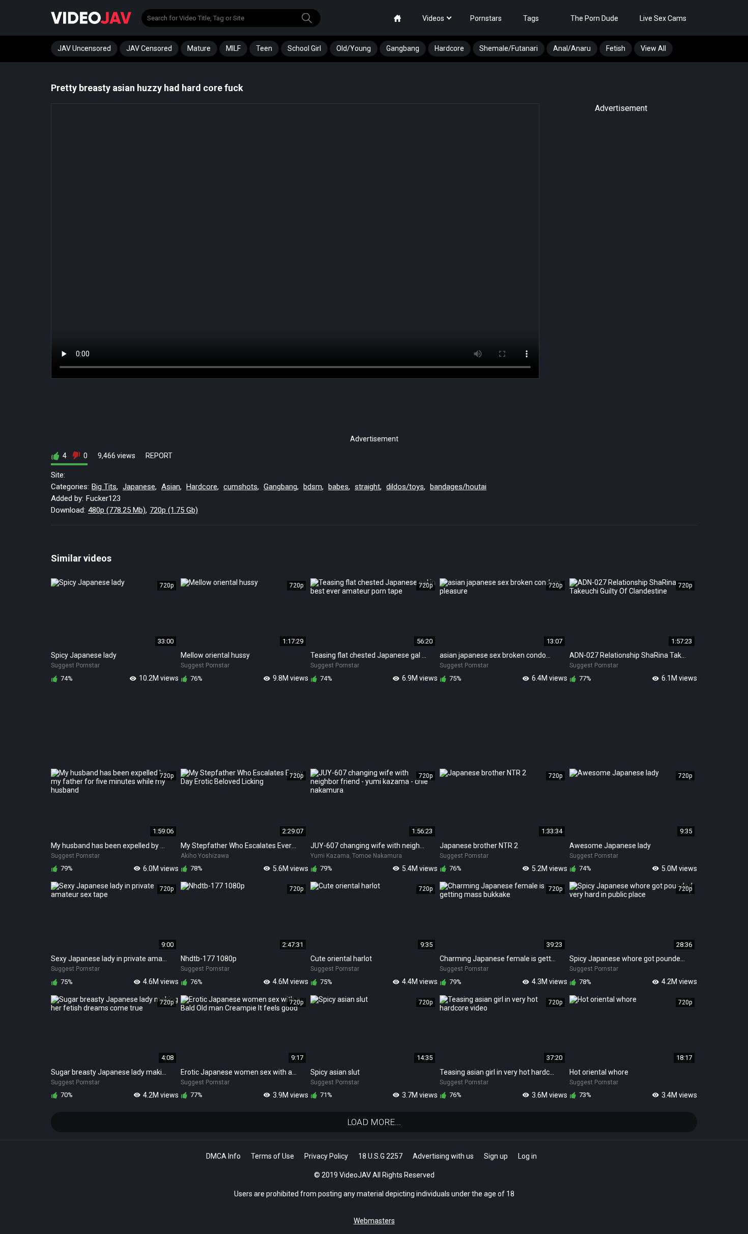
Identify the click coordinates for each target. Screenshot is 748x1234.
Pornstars (486, 18)
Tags (531, 18)
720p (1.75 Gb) (174, 510)
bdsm (312, 486)
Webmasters (374, 1221)
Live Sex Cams (663, 18)
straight (367, 486)
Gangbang (402, 48)
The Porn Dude (594, 18)
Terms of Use (272, 1156)
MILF (233, 48)
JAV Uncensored (84, 48)
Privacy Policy (326, 1156)
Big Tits (104, 486)
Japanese (139, 486)
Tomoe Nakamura (377, 855)
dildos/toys (405, 486)
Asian (170, 486)
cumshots (240, 486)
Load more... (374, 1122)
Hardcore (449, 48)
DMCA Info (223, 1156)
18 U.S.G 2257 (380, 1156)
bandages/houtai (458, 486)
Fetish (615, 48)
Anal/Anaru (572, 48)
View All (653, 48)
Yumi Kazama (330, 855)
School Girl (304, 48)
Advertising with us (443, 1156)
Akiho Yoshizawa (205, 855)
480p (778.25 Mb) (117, 510)
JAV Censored (149, 48)
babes (338, 486)
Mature (199, 48)
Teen (264, 48)
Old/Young (353, 48)
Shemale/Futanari (508, 48)
